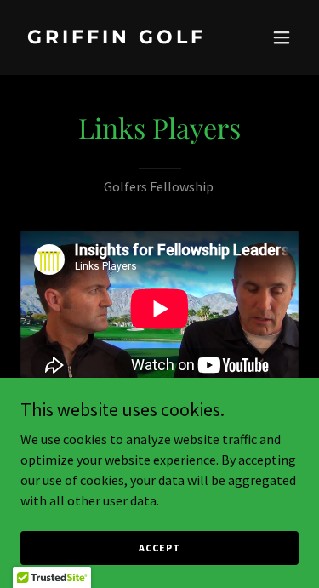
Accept (159, 547)
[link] (117, 38)
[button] (282, 37)
